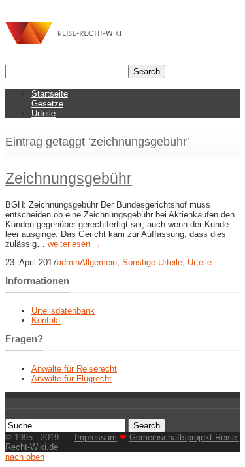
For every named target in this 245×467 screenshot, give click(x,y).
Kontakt (46, 320)
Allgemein (98, 262)
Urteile (43, 113)
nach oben (24, 457)
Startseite (49, 94)
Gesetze (47, 103)
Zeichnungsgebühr (68, 178)
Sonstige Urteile (152, 262)
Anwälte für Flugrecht (71, 378)
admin (68, 262)
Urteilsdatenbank (63, 310)
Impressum (95, 437)
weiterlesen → (74, 244)
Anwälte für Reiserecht (74, 369)
